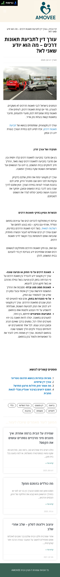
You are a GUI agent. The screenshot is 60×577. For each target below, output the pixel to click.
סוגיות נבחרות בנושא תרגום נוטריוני (31, 378)
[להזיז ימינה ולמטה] (3, 3)
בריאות (51, 405)
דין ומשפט (39, 405)
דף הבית (53, 29)
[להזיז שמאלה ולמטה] (2, 3)
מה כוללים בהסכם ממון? (37, 483)
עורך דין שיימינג (42, 382)
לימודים (51, 410)
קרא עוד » (49, 463)
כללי (12, 405)
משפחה (39, 410)
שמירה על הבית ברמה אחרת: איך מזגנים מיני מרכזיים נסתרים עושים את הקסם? (30, 438)
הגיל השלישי (24, 405)
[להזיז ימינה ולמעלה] (3, 2)
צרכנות (28, 410)
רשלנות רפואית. (49, 228)
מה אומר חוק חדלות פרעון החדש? (32, 385)
